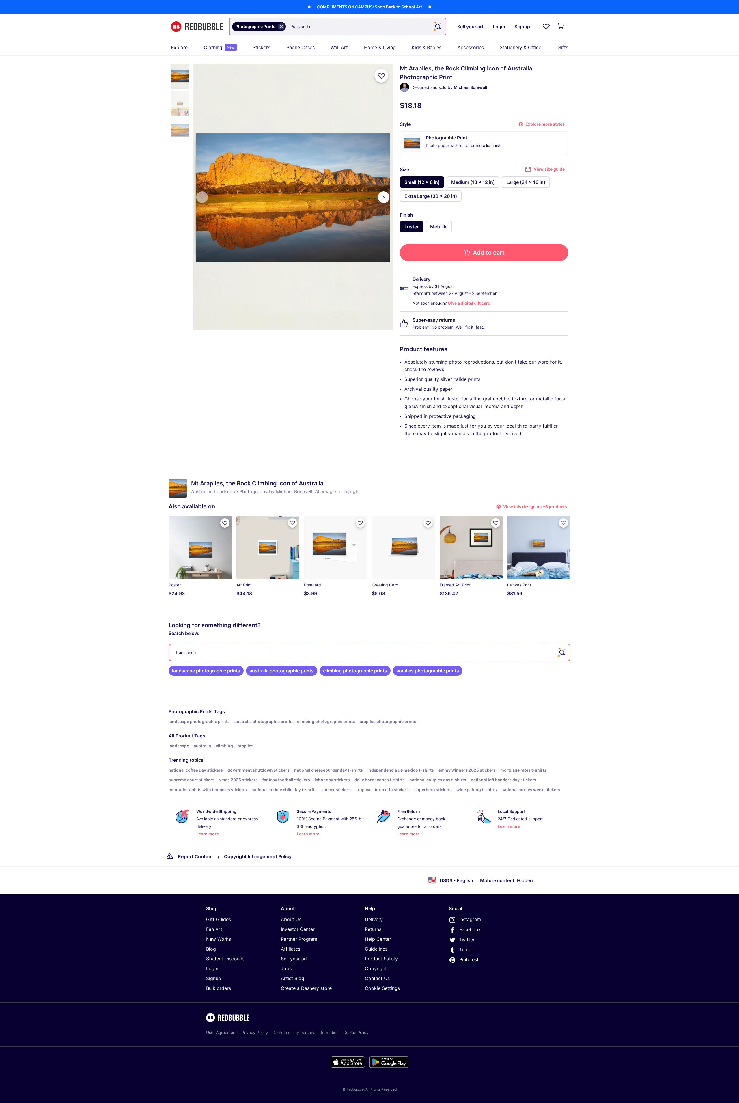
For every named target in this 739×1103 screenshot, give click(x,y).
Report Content (195, 856)
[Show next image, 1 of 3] (383, 197)
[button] (369, 6)
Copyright (376, 968)
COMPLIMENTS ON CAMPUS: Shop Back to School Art (369, 6)
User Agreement (221, 1032)
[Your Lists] (546, 26)
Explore (179, 47)
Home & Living (380, 47)
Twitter (467, 939)
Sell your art (294, 959)
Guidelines (376, 949)
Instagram (470, 919)
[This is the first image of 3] (202, 197)
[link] (206, 671)
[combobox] (338, 26)
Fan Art (214, 929)
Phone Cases (300, 47)
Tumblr (466, 949)
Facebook (470, 929)
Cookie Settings (382, 988)
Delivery (374, 919)
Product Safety (381, 959)
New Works (218, 939)
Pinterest (469, 959)
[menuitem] (179, 47)
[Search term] (437, 26)
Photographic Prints (191, 711)
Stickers (261, 47)
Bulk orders (218, 988)
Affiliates (290, 949)
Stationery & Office (520, 47)
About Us (291, 919)
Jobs (286, 968)
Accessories (471, 47)
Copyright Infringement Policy (258, 856)
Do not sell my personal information (306, 1032)
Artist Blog (292, 978)
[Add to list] (381, 76)
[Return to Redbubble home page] (197, 26)
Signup (213, 978)
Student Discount (225, 959)
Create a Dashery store (306, 988)
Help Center (378, 939)
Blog (211, 949)
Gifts (562, 47)
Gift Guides (218, 919)
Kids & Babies (426, 47)
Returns (373, 929)
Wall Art (339, 47)
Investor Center (298, 929)
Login (212, 968)
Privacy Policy (254, 1032)
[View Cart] (561, 26)
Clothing (219, 47)
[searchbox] (369, 652)
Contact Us (377, 978)
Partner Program (299, 939)
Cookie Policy (356, 1032)
